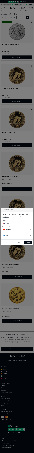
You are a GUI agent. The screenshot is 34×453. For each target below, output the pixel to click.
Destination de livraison (7, 226)
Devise (3, 233)
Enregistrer (28, 242)
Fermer (20, 242)
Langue (4, 220)
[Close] (31, 210)
